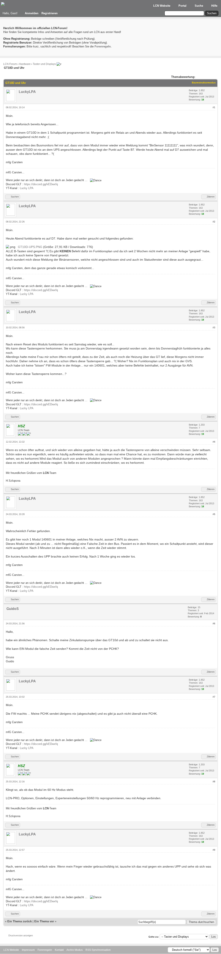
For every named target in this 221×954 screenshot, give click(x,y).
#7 (214, 697)
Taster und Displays (44, 64)
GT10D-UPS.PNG (30, 247)
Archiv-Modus (74, 949)
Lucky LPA (26, 188)
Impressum (28, 949)
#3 (214, 327)
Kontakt (59, 949)
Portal (182, 5)
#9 (214, 850)
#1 (214, 107)
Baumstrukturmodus (204, 82)
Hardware (25, 64)
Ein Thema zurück (19, 921)
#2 (214, 221)
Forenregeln (45, 949)
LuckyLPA (27, 92)
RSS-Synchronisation (98, 949)
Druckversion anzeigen (20, 935)
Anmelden (31, 13)
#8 (214, 781)
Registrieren (49, 13)
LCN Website (161, 5)
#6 (214, 623)
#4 (214, 441)
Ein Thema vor (44, 921)
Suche (199, 5)
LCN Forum (10, 64)
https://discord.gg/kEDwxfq (41, 184)
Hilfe (214, 5)
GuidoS (12, 609)
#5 (214, 514)
